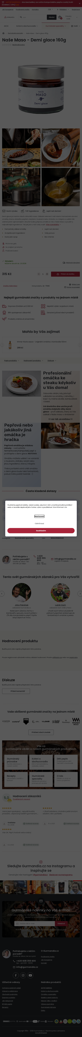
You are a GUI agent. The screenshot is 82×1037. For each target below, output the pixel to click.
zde (65, 507)
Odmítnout (38, 523)
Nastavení (38, 516)
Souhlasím (40, 530)
